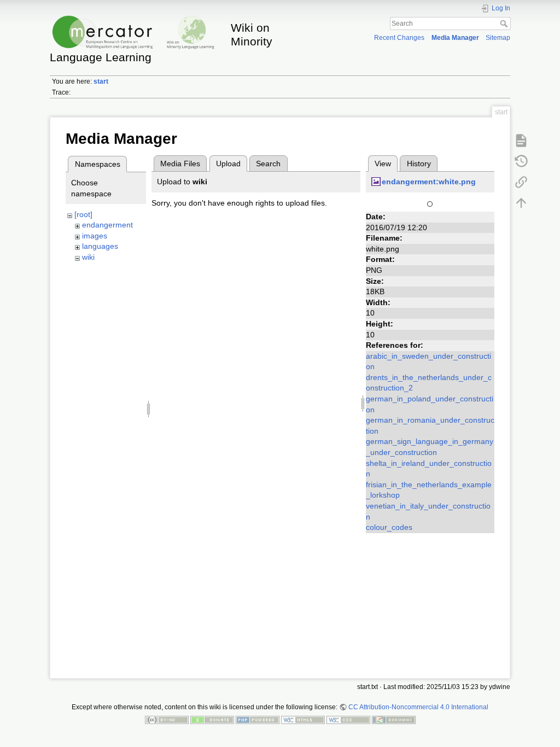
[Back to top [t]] (521, 202)
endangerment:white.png (429, 181)
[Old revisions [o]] (521, 160)
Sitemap (498, 38)
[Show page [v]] (521, 140)
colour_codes (389, 527)
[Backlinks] (521, 181)
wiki (88, 257)
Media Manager (455, 38)
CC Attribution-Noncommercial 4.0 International (418, 707)
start (101, 81)
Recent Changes (399, 38)
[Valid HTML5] (303, 719)
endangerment (107, 224)
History (419, 163)
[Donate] (212, 719)
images (94, 235)
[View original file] (430, 203)
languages (100, 246)
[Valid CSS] (348, 719)
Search (505, 23)
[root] (83, 214)
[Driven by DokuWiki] (394, 719)
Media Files (180, 163)
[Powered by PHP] (257, 719)
